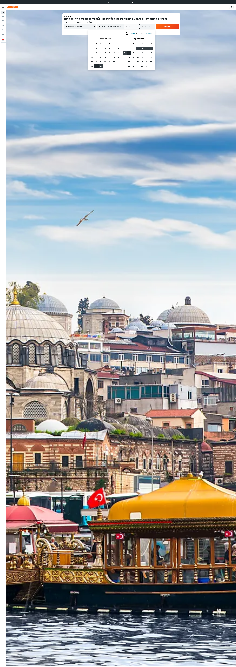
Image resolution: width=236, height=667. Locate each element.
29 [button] (96, 66)
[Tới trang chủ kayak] (12, 7)
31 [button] (146, 66)
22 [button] (96, 62)
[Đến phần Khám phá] (3, 25)
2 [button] (100, 48)
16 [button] (100, 57)
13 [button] (118, 53)
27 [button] (118, 62)
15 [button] (96, 57)
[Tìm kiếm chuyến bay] (3, 12)
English (132, 2)
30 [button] (101, 66)
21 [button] (92, 62)
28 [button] (92, 66)
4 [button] (109, 48)
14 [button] (92, 57)
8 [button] (96, 53)
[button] (234, 2)
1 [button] (96, 48)
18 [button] (109, 57)
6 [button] (118, 48)
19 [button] (114, 57)
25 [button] (109, 62)
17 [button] (105, 57)
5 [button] (124, 53)
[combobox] (68, 22)
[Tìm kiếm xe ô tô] (3, 20)
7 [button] (133, 53)
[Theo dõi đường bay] (3, 29)
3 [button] (105, 48)
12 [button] (114, 53)
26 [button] (114, 62)
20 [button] (118, 57)
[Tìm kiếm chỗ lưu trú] (3, 16)
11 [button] (109, 53)
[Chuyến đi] (3, 34)
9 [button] (100, 53)
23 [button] (101, 62)
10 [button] (105, 53)
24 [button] (105, 62)
